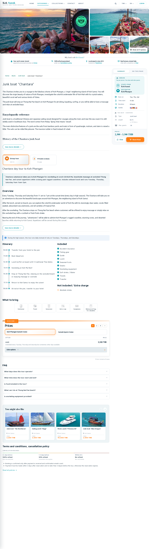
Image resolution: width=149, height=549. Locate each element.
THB (123, 3)
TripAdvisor (98, 63)
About (81, 3)
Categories (42, 3)
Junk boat (21, 76)
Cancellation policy (66, 63)
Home (31, 3)
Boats (14, 76)
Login (142, 3)
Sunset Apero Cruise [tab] (65, 332)
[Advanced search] (116, 3)
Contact (71, 3)
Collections (57, 3)
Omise (35, 63)
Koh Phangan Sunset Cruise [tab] (17, 332)
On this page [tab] (137, 71)
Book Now (11, 321)
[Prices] (105, 325)
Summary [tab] (121, 71)
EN (131, 3)
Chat (136, 63)
